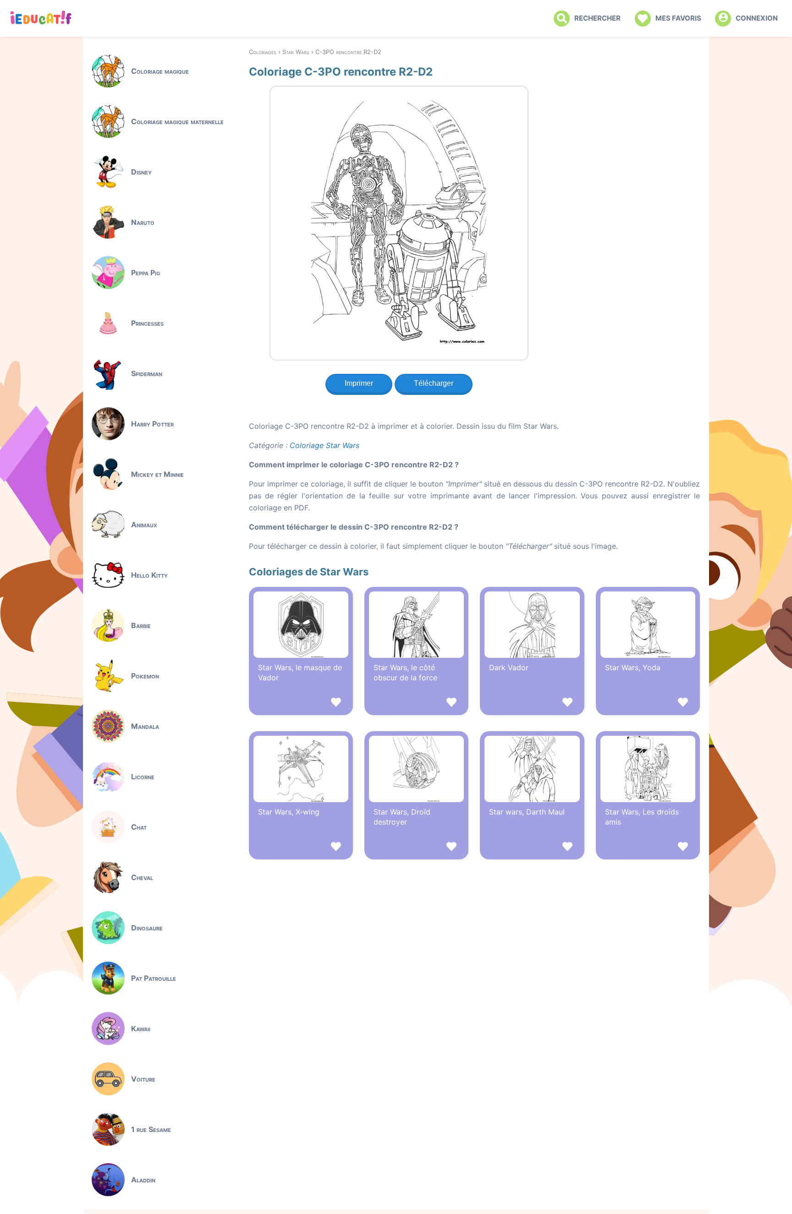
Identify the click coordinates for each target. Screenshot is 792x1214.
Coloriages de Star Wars (308, 572)
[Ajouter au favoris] (300, 703)
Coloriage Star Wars (324, 445)
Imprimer (359, 383)
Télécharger (433, 383)
